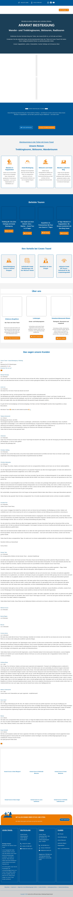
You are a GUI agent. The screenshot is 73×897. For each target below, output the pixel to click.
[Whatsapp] (48, 3)
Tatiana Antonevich (5, 416)
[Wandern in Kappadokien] (9, 161)
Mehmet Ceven (4, 607)
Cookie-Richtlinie (42, 887)
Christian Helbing (5, 450)
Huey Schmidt (4, 730)
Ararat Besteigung (27, 168)
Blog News (7, 887)
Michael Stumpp (5, 374)
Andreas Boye (4, 662)
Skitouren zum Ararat (45, 168)
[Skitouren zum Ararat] (45, 161)
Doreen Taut (4, 552)
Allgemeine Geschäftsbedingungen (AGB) (27, 887)
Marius (2, 716)
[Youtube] (54, 3)
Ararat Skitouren (62, 840)
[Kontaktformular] (9, 836)
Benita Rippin (4, 616)
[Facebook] (51, 3)
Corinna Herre (4, 633)
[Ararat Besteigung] (27, 161)
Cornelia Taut (4, 502)
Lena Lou (3, 387)
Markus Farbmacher (6, 689)
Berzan (2, 624)
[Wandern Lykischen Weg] (63, 161)
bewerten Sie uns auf (6, 368)
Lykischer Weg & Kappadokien (62, 844)
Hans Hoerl (3, 700)
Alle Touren (60, 834)
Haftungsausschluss (52, 887)
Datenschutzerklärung (63, 887)
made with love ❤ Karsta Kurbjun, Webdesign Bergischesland (40, 894)
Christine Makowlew (6, 462)
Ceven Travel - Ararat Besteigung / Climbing (12, 360)
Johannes (3, 435)
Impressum (13, 887)
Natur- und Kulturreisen (64, 848)
